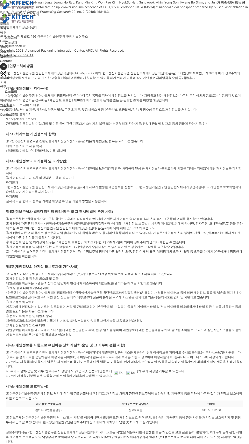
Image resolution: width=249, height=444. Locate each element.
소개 (3, 19)
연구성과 (11, 42)
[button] (3, 66)
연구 (3, 33)
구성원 (4, 23)
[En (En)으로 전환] (3, 120)
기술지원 (6, 51)
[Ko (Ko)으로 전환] (10, 120)
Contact (6, 61)
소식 (3, 28)
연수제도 (6, 56)
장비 (3, 47)
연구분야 (11, 37)
